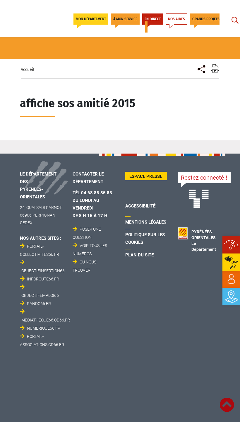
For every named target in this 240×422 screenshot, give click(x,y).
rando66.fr (39, 303)
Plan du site (139, 255)
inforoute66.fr (43, 279)
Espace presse (145, 176)
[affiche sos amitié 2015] (201, 68)
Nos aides (176, 19)
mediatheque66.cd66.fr (45, 320)
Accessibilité (140, 206)
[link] (231, 279)
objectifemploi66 (40, 295)
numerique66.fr (43, 328)
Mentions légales (145, 222)
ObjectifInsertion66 (43, 270)
